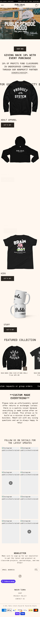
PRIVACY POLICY (20, 596)
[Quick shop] (25, 368)
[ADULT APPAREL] (20, 98)
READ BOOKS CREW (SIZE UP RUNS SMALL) (14, 373)
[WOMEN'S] (20, 150)
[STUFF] (20, 303)
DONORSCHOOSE (19, 73)
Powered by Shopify (31, 606)
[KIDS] (20, 252)
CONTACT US (20, 599)
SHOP (20, 593)
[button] (2, 5)
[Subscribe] (36, 570)
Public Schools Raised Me (16, 606)
